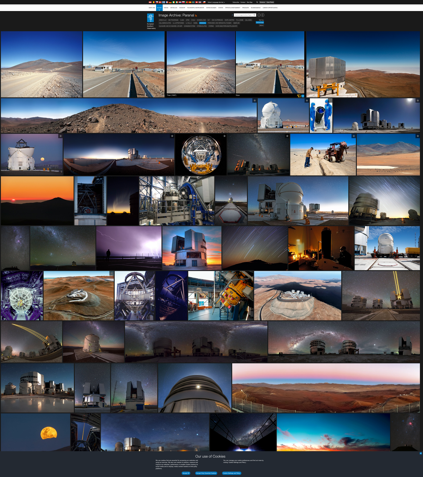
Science (262, 2)
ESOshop (182, 7)
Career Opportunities (270, 7)
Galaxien (248, 20)
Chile (193, 20)
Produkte (245, 7)
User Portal (270, 2)
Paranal (203, 23)
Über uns (152, 7)
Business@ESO (256, 7)
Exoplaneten (229, 20)
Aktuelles (173, 7)
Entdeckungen (211, 7)
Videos (166, 7)
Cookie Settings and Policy (231, 473)
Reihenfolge (259, 22)
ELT (209, 20)
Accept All (186, 473)
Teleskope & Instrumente (195, 7)
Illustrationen (178, 23)
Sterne (211, 26)
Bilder (159, 7)
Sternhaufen (202, 26)
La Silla (189, 23)
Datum (261, 25)
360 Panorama (173, 20)
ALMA (182, 20)
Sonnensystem (189, 26)
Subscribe (236, 2)
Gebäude (236, 23)
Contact (242, 2)
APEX (187, 20)
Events (220, 7)
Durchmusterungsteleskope (226, 26)
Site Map (249, 2)
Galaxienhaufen (165, 23)
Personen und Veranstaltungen (219, 23)
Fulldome (239, 20)
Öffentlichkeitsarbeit (232, 7)
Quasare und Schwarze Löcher (170, 26)
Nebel (196, 23)
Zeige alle (162, 20)
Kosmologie (201, 20)
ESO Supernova (217, 20)
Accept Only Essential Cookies (206, 473)
